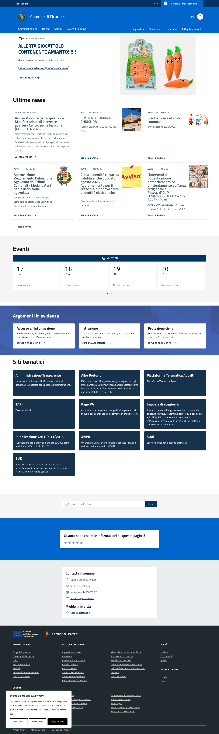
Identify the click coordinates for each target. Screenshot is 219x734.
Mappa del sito (38, 730)
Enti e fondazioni (21, 664)
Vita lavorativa (118, 676)
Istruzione (172, 29)
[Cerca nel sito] (200, 16)
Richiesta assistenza (72, 707)
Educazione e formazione (74, 680)
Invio (150, 504)
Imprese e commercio (122, 656)
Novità (46, 29)
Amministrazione (27, 29)
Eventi (163, 681)
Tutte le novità (24, 226)
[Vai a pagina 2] (111, 293)
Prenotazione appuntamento (76, 699)
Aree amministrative (23, 656)
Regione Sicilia (22, 3)
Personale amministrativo (26, 672)
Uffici (15, 660)
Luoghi (163, 677)
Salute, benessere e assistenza (126, 664)
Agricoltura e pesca (71, 652)
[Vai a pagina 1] (107, 293)
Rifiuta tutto (37, 721)
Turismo (115, 672)
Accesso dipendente (61, 730)
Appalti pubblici (70, 664)
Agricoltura (139, 29)
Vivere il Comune (76, 29)
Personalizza (18, 721)
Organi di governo (22, 652)
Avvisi (163, 660)
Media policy (19, 730)
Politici (16, 668)
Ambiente (67, 656)
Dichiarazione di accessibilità (125, 707)
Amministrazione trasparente (126, 695)
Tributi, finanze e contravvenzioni (128, 668)
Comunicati (166, 656)
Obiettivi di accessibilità (123, 711)
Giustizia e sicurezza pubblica (126, 652)
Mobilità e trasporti (121, 660)
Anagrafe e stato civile (73, 660)
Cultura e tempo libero (73, 676)
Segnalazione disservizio (74, 703)
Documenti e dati (21, 676)
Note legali (116, 703)
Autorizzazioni (69, 668)
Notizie (164, 652)
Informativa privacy (121, 699)
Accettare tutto (57, 721)
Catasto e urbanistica (73, 672)
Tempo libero (155, 29)
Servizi (58, 29)
